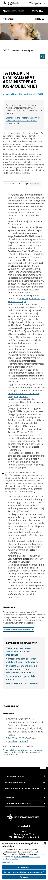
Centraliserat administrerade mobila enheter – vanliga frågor (22, 660)
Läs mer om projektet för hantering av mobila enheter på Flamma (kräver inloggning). (23, 120)
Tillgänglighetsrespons (15, 782)
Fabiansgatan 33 (22, 834)
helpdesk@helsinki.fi (18, 741)
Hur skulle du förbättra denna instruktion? (17, 629)
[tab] (10, 184)
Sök (6, 50)
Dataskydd (9, 797)
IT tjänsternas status (14, 776)
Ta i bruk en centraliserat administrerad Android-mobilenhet (19, 651)
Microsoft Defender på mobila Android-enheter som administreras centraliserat (21, 669)
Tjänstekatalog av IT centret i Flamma (22, 788)
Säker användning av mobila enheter (20, 678)
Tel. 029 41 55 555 (17, 738)
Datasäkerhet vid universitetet (18, 803)
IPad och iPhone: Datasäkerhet (22, 683)
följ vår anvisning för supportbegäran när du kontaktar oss (22, 751)
